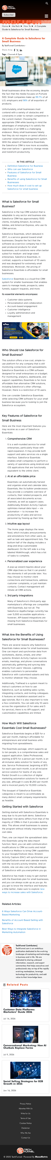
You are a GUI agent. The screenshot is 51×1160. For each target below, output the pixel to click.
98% (25, 100)
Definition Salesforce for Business (25, 166)
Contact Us (25, 1138)
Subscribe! (9, 14)
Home (5, 26)
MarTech (16, 26)
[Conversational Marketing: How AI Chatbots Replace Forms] (25, 1034)
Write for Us (25, 1113)
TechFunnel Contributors (26, 945)
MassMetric (41, 1157)
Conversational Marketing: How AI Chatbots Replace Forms (24, 1046)
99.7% (38, 97)
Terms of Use (26, 1118)
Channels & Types (15, 54)
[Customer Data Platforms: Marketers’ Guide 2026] (25, 998)
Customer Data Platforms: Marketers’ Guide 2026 (19, 1010)
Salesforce (7, 279)
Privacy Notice (25, 1104)
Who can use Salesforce (20, 169)
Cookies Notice (26, 1123)
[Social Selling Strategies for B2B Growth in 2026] (25, 1070)
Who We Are (26, 1133)
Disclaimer (25, 1128)
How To (27, 26)
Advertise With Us (25, 1108)
